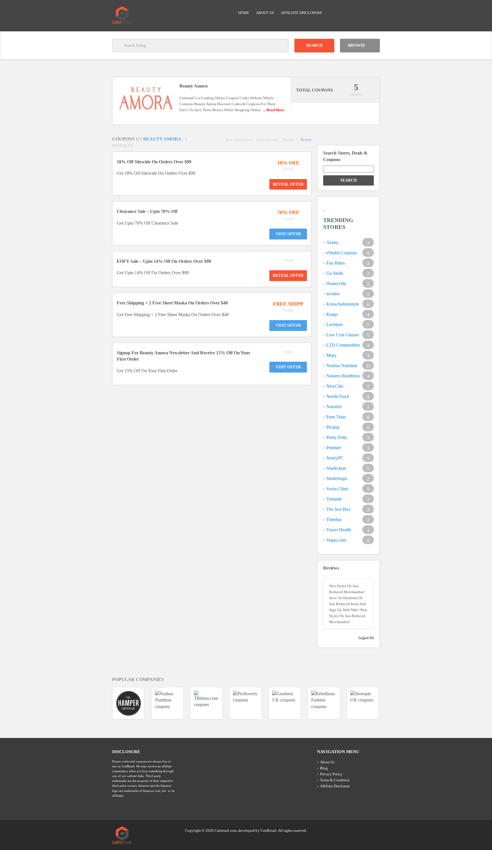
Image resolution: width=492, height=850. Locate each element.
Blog (324, 768)
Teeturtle (334, 499)
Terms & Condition (335, 780)
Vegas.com (336, 540)
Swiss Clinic (337, 488)
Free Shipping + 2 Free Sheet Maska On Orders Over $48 (172, 302)
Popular (288, 139)
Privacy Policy (331, 774)
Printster (333, 447)
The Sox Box (338, 509)
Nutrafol (333, 406)
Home (243, 13)
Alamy (332, 242)
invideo (333, 293)
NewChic (335, 386)
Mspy (331, 355)
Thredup (334, 519)
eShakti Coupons (341, 252)
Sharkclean (336, 468)
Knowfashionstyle (342, 304)
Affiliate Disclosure (301, 13)
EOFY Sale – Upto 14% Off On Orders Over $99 (164, 261)
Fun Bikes (335, 263)
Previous (102, 703)
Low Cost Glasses (342, 334)
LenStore (334, 324)
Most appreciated (238, 139)
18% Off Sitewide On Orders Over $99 (154, 161)
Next (390, 703)
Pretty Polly (336, 437)
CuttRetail (268, 830)
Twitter (353, 830)
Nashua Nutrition (341, 365)
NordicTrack (337, 396)
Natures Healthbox (343, 375)
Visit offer (288, 234)
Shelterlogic (337, 478)
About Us (265, 13)
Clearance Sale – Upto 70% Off (147, 211)
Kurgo (332, 314)
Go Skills (334, 273)
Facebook (375, 830)
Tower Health (338, 529)
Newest (305, 139)
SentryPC (335, 457)
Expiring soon (267, 139)
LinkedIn (364, 830)
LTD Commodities (343, 345)
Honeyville (336, 283)
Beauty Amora (162, 139)
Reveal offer (288, 184)
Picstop (332, 427)
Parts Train (336, 416)
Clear (282, 45)
